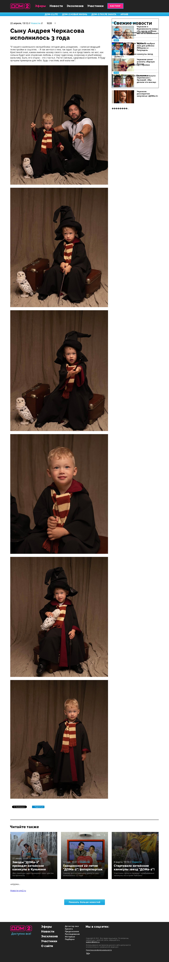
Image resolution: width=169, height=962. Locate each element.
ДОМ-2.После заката (103, 14)
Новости (56, 6)
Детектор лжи (72, 926)
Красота (69, 929)
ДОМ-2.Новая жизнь (74, 14)
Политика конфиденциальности (99, 950)
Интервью (70, 936)
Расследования (72, 934)
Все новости (120, 84)
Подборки (70, 939)
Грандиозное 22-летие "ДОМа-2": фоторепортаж (130, 44)
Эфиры (40, 6)
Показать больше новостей (84, 902)
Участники (95, 6)
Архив (124, 14)
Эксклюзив (75, 6)
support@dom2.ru (93, 942)
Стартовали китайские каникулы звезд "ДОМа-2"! (133, 55)
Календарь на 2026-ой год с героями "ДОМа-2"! (132, 66)
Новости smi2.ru (18, 890)
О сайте (47, 946)
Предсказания (72, 931)
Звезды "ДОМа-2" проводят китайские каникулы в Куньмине (133, 33)
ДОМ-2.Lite (51, 14)
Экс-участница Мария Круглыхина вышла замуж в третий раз (135, 76)
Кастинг (115, 6)
